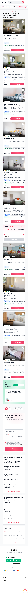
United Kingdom (11, 11)
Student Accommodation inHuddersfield (12, 538)
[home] (4, 2)
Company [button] (4, 577)
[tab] (7, 229)
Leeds (18, 11)
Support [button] (4, 583)
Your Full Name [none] (9, 426)
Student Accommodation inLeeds (11, 535)
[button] (16, 2)
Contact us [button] (4, 587)
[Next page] (21, 408)
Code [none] (7, 434)
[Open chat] (25, 590)
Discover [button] (4, 580)
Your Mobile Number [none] (17, 436)
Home (4, 11)
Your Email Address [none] (11, 431)
